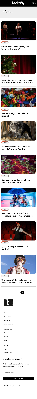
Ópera (6, 349)
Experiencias (8, 324)
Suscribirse (18, 378)
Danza (6, 336)
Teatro (6, 313)
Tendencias (8, 353)
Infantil (5, 42)
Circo (6, 340)
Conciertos (8, 329)
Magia (6, 345)
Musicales (7, 316)
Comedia (7, 320)
